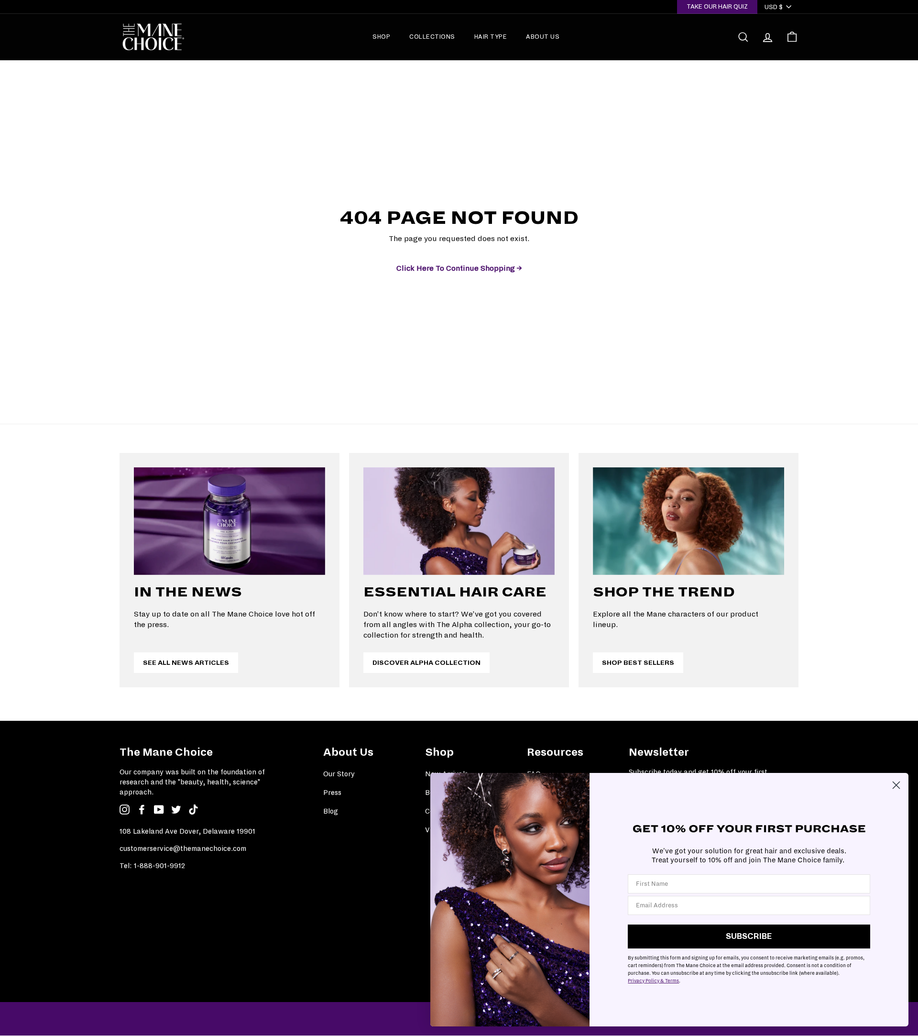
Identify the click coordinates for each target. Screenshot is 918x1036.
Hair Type (490, 36)
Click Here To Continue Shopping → (459, 268)
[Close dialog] (896, 785)
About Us (542, 36)
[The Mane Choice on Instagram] (125, 810)
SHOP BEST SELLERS (638, 662)
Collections (432, 36)
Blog (330, 811)
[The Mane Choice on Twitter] (176, 810)
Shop (381, 36)
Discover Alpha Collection (426, 662)
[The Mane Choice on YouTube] (159, 810)
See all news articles (186, 662)
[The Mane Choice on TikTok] (193, 810)
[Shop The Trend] (688, 521)
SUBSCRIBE (749, 936)
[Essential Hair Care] (459, 521)
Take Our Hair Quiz (717, 6)
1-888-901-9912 (159, 866)
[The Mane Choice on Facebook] (142, 810)
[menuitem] (381, 36)
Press (332, 792)
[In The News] (229, 521)
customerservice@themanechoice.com (183, 848)
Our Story (339, 774)
